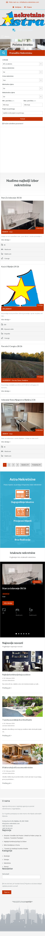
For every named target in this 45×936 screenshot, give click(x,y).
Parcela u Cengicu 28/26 (11, 346)
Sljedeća (24, 465)
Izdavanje (37, 582)
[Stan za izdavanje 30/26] (22, 574)
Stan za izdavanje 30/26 (11, 197)
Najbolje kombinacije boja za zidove (16, 674)
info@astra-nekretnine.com (29, 2)
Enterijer (6, 859)
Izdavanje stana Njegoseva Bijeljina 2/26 (18, 400)
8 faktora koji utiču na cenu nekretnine (17, 767)
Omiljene (18, 7)
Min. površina (8, 101)
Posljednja (35, 465)
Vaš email (5, 874)
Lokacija (5, 60)
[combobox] (22, 64)
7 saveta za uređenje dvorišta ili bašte (17, 720)
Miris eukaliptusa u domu (12, 845)
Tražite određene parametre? (13, 123)
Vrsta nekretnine (7, 76)
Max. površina (30, 101)
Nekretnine (7, 863)
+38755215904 (24, 30)
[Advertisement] (22, 150)
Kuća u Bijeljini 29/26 (10, 266)
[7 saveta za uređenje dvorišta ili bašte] (22, 706)
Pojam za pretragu (8, 109)
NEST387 (29, 902)
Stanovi (6, 866)
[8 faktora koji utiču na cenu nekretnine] (22, 754)
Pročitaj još (6, 688)
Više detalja (5, 240)
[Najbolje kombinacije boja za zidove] (22, 661)
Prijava (29, 7)
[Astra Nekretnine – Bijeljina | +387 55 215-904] (22, 19)
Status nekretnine (8, 68)
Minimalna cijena (8, 84)
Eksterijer (7, 856)
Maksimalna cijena (8, 92)
